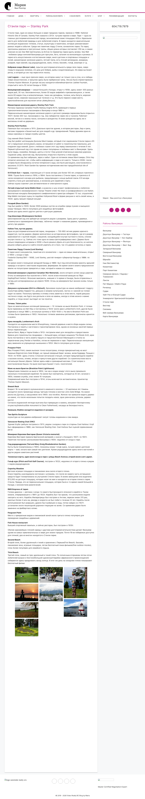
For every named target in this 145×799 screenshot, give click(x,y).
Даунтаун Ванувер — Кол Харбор (117, 238)
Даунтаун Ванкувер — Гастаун (116, 234)
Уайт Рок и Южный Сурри (114, 295)
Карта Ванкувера (110, 316)
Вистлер (106, 306)
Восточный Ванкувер (112, 256)
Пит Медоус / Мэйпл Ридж (114, 284)
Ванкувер (107, 231)
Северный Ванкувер (112, 252)
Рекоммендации (116, 16)
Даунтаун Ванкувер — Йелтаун (116, 241)
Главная (10, 16)
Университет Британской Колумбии (118, 298)
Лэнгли (106, 280)
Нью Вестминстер (111, 263)
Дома (20, 16)
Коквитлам (107, 267)
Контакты (132, 16)
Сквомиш (107, 309)
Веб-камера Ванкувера (113, 313)
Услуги (88, 16)
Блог (100, 16)
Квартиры (34, 16)
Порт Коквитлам (110, 270)
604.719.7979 (120, 26)
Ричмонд (107, 287)
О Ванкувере (75, 16)
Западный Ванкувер (112, 249)
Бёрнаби (106, 259)
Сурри (105, 291)
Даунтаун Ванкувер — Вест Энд (117, 245)
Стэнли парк (108, 302)
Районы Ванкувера (54, 16)
